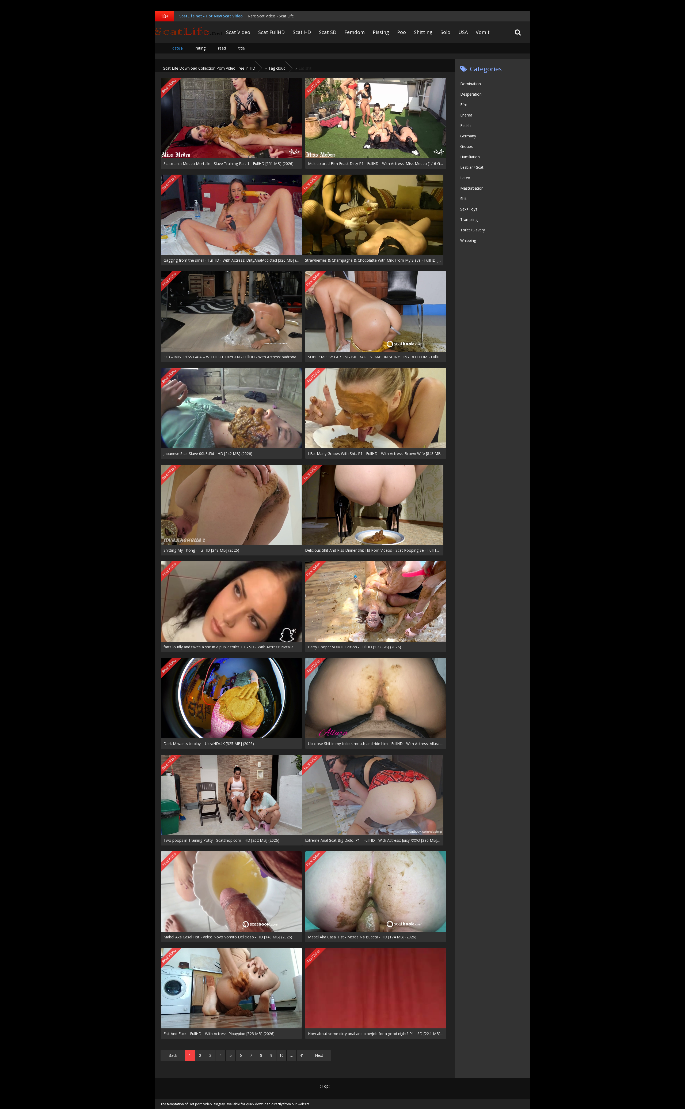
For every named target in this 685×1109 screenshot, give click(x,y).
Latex (465, 177)
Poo (401, 32)
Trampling (469, 219)
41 (302, 1055)
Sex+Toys (468, 209)
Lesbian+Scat (472, 167)
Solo (445, 32)
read (222, 48)
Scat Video (238, 32)
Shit (463, 198)
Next (319, 1055)
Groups (466, 146)
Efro (463, 104)
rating (201, 48)
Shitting (423, 32)
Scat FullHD (271, 32)
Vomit (483, 32)
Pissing (381, 32)
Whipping (468, 240)
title (241, 48)
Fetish (465, 125)
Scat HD (302, 32)
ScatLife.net (188, 32)
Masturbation (472, 188)
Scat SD (327, 32)
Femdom (354, 32)
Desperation (471, 94)
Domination (470, 83)
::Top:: (325, 1086)
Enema (466, 115)
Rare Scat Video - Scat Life (271, 15)
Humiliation (470, 156)
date (176, 48)
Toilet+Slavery (472, 229)
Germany (468, 135)
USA (463, 32)
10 (281, 1055)
